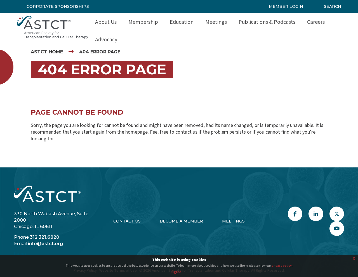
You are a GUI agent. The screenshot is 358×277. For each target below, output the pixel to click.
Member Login (286, 6)
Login (20, 253)
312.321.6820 (44, 237)
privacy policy (282, 265)
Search (332, 6)
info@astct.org (45, 243)
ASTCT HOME (47, 52)
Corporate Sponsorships (58, 6)
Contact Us (127, 221)
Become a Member (181, 221)
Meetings (233, 221)
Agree (176, 272)
